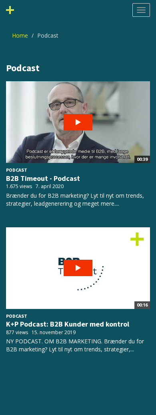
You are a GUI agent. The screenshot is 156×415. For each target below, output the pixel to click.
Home (20, 35)
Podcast (16, 170)
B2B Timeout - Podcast (43, 178)
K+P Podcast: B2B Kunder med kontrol (67, 324)
